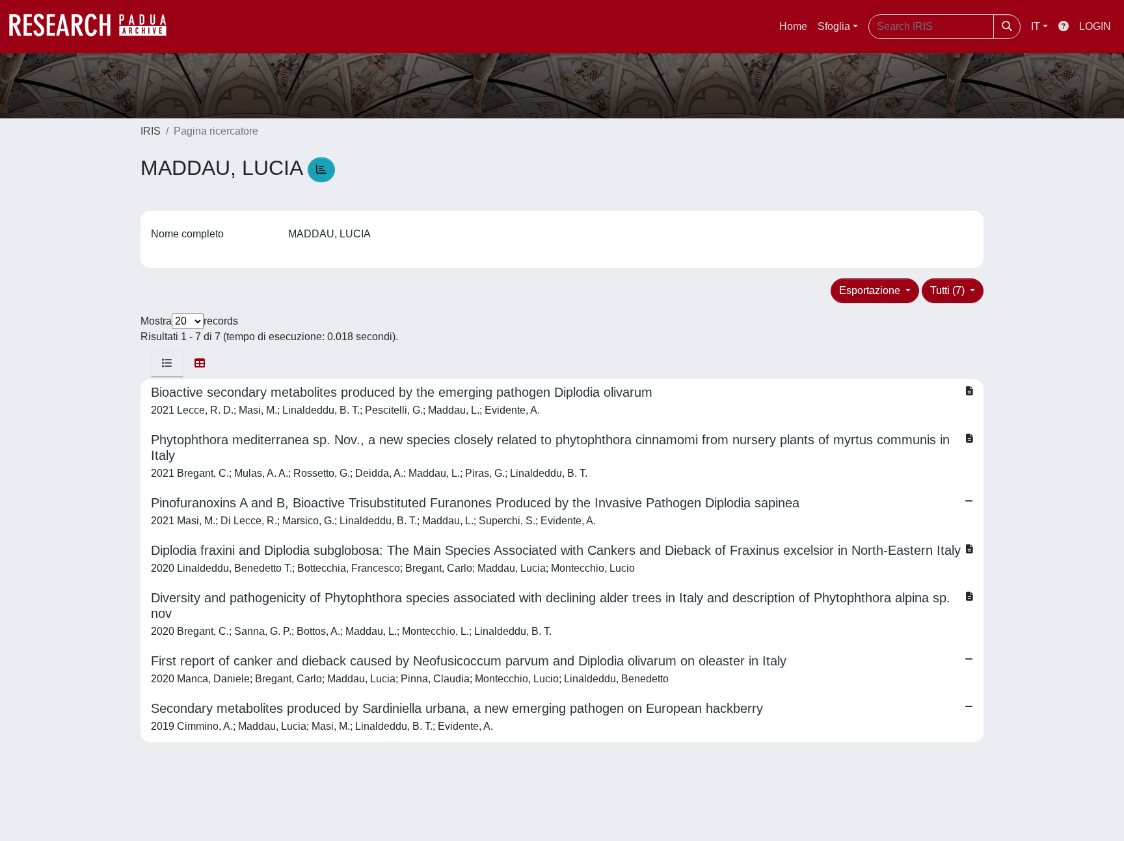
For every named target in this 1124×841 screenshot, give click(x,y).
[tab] (167, 363)
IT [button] (1035, 26)
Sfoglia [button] (834, 26)
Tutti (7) (948, 290)
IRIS (150, 131)
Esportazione (871, 290)
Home (793, 26)
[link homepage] (94, 27)
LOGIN (1095, 26)
